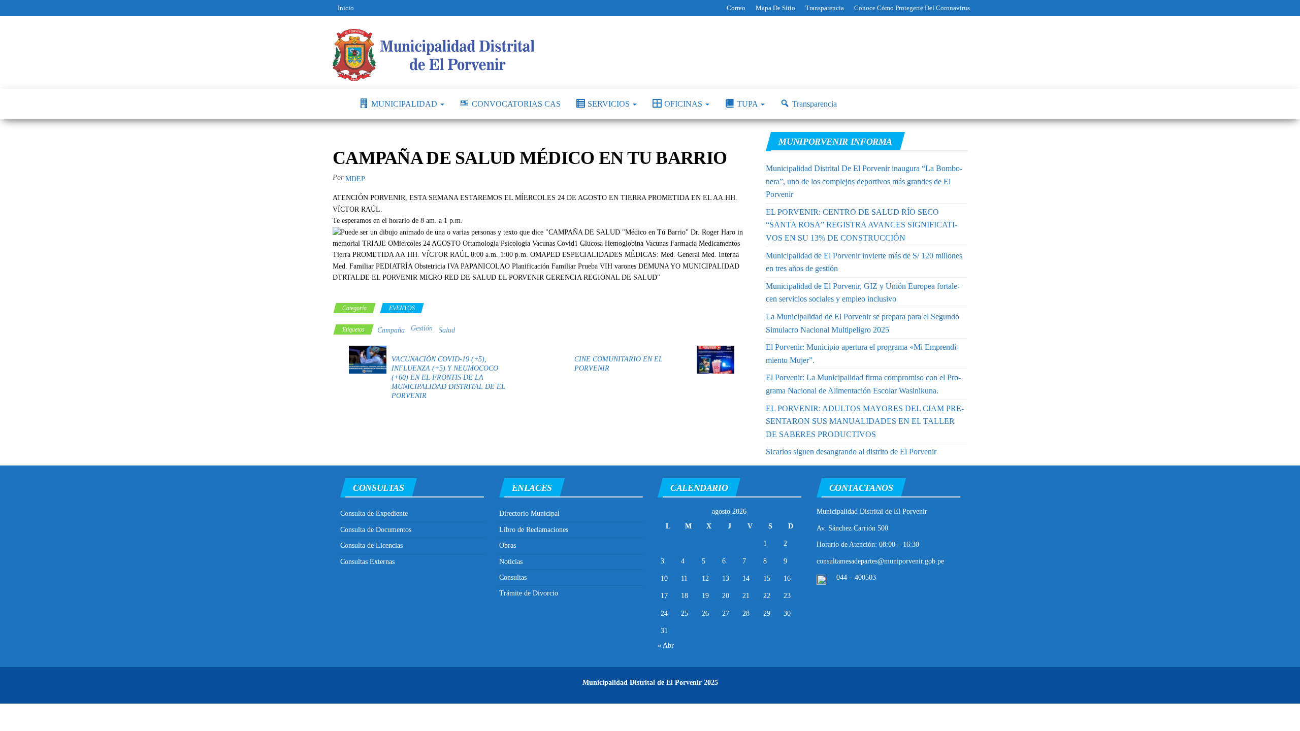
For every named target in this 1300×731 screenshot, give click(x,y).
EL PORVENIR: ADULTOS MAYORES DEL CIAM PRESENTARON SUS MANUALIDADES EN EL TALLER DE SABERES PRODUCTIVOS (865, 421)
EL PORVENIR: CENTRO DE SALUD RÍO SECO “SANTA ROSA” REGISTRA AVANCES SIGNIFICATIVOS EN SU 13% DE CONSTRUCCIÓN (861, 225)
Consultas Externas (367, 562)
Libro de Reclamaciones (533, 530)
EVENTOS (402, 308)
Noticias (511, 562)
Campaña (391, 330)
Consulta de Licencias (371, 545)
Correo (736, 8)
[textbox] (542, 289)
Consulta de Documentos (375, 530)
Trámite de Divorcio (528, 593)
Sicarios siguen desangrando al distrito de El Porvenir (851, 451)
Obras (507, 545)
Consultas (513, 577)
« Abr (666, 645)
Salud (447, 330)
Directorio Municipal (529, 513)
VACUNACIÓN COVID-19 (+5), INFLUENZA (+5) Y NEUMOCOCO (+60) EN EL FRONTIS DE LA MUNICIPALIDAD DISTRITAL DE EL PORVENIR (448, 377)
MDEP (355, 179)
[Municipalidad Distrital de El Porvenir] (338, 104)
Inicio (346, 8)
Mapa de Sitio (775, 8)
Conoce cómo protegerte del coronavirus (912, 8)
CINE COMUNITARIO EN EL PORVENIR (618, 363)
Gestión (422, 328)
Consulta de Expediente (374, 513)
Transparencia (824, 8)
